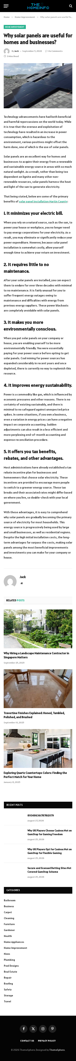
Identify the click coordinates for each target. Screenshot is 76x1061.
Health (8, 936)
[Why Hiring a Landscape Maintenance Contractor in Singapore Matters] (38, 628)
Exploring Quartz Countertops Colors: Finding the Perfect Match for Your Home (35, 775)
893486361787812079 (40, 815)
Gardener (9, 930)
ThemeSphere (57, 1050)
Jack (16, 51)
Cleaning (9, 918)
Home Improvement (14, 27)
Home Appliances (14, 942)
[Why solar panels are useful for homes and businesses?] (38, 85)
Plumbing (9, 959)
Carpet (8, 912)
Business (9, 906)
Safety (8, 989)
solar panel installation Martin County (43, 201)
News (7, 953)
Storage (8, 995)
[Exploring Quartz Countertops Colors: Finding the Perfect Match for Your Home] (38, 748)
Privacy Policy (47, 1040)
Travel (7, 1001)
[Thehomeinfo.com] (38, 6)
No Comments (55, 51)
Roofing (8, 983)
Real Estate (10, 971)
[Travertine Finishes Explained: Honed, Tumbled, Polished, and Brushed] (38, 688)
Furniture (9, 924)
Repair (7, 977)
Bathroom (9, 900)
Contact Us (27, 1040)
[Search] (70, 6)
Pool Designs (11, 965)
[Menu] (6, 6)
